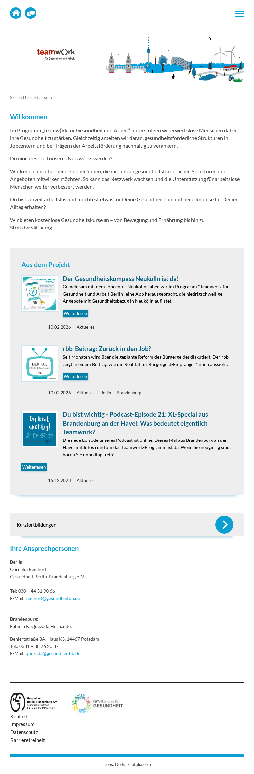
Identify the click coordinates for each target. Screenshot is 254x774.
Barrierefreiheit (27, 740)
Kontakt (30, 13)
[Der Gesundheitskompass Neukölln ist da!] (39, 293)
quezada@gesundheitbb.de (53, 653)
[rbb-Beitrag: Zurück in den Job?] (39, 363)
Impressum (22, 724)
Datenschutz (24, 732)
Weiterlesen (75, 313)
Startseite (15, 13)
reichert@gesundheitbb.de (53, 598)
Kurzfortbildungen (36, 525)
